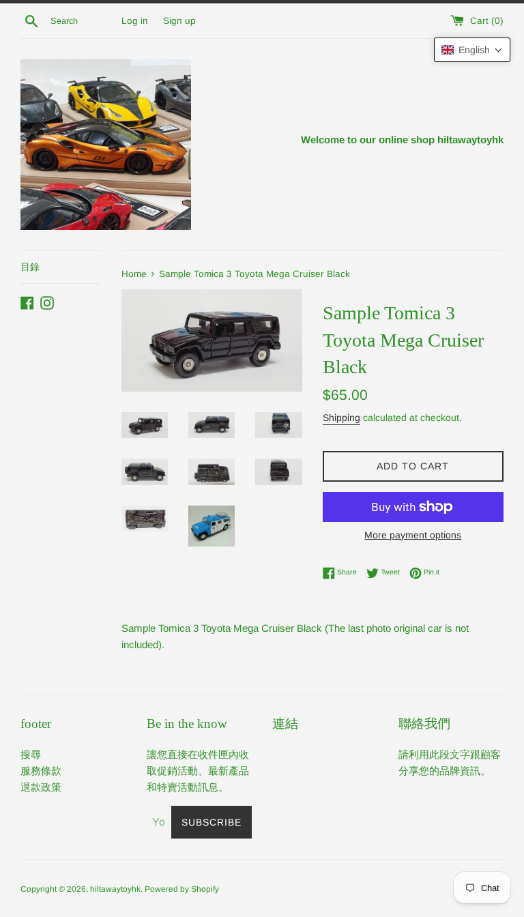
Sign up (179, 21)
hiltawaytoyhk (115, 889)
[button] (472, 49)
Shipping (341, 417)
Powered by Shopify (182, 889)
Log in (134, 21)
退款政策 (40, 787)
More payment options (412, 534)
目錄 (30, 266)
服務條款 (40, 770)
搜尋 (30, 754)
